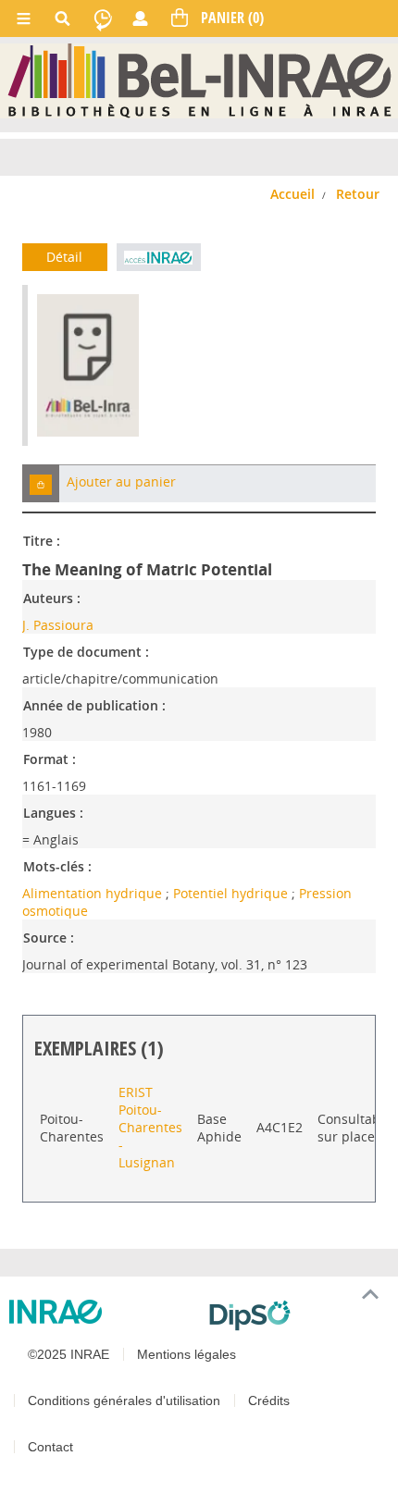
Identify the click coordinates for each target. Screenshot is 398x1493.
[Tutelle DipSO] (296, 1315)
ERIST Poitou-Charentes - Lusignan (150, 1127)
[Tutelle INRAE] (101, 1312)
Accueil (292, 194)
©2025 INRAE (68, 1354)
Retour (357, 194)
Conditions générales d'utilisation (124, 1400)
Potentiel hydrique (232, 893)
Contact (50, 1446)
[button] (40, 483)
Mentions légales (186, 1354)
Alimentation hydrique (94, 893)
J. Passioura (57, 625)
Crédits (269, 1400)
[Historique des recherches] (102, 18)
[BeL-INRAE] (199, 80)
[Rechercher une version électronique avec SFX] (159, 257)
